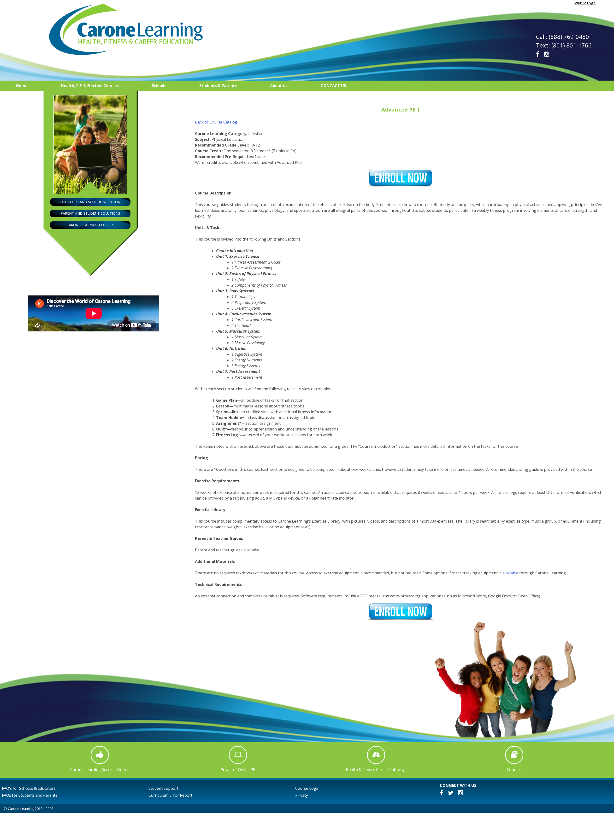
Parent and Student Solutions (90, 213)
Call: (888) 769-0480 (562, 37)
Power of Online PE (238, 769)
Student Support (163, 788)
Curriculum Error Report (170, 795)
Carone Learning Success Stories (99, 769)
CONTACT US (333, 85)
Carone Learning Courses (90, 225)
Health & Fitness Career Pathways (376, 769)
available (510, 573)
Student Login (585, 3)
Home (22, 85)
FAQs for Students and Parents (29, 795)
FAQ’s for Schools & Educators (29, 788)
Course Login (307, 788)
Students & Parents (218, 85)
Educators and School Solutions (90, 202)
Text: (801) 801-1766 (564, 45)
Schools (159, 85)
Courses (514, 769)
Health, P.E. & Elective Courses (90, 85)
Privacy (301, 795)
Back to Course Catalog (216, 122)
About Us (279, 85)
